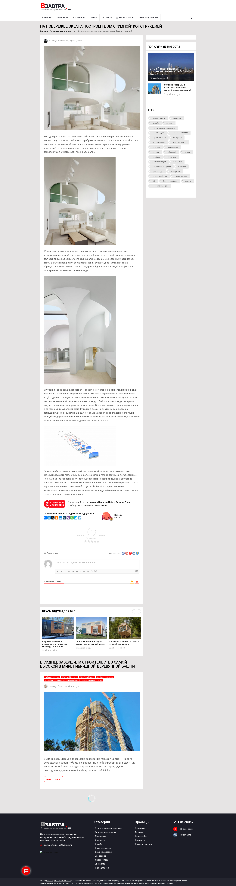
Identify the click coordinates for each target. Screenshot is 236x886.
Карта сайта (141, 836)
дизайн (156, 123)
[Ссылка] (88, 571)
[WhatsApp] (72, 518)
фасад (188, 181)
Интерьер (107, 17)
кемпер (187, 152)
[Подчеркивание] (65, 571)
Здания (93, 17)
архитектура (158, 171)
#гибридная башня (105, 677)
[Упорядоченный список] (73, 571)
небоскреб (171, 152)
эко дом (156, 152)
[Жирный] (58, 571)
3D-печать (172, 157)
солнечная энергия (180, 132)
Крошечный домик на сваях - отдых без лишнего (124, 642)
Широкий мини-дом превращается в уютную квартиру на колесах (54, 644)
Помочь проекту (118, 515)
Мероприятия (101, 859)
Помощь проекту (143, 844)
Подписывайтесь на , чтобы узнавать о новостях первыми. (99, 503)
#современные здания (92, 680)
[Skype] (75, 518)
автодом (156, 147)
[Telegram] (79, 518)
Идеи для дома (102, 867)
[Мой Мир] (49, 518)
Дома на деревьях (148, 17)
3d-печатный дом (170, 181)
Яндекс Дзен (186, 828)
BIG (154, 181)
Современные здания (60, 31)
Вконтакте (185, 834)
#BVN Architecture (69, 677)
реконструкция (159, 161)
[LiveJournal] (64, 518)
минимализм (173, 147)
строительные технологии (164, 128)
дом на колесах (159, 118)
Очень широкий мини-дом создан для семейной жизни (90, 642)
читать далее (54, 779)
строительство (159, 137)
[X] (52, 518)
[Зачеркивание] (69, 571)
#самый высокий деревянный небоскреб (62, 680)
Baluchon (182, 166)
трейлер (156, 157)
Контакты (140, 840)
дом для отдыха (179, 142)
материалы (176, 171)
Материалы (79, 17)
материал (177, 161)
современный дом (160, 186)
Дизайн (98, 844)
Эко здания (100, 855)
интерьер (177, 137)
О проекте (140, 828)
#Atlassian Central (52, 677)
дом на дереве (180, 176)
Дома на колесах (125, 17)
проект (169, 123)
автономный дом (160, 176)
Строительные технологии (108, 828)
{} (92, 571)
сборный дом (158, 132)
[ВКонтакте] (45, 518)
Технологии (62, 17)
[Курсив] (61, 571)
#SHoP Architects (87, 677)
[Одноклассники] (56, 518)
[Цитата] (80, 571)
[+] (95, 571)
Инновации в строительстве (58, 880)
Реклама (139, 832)
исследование (159, 142)
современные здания (162, 166)
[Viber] (68, 518)
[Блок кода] (84, 571)
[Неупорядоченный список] (77, 571)
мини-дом (177, 118)
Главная (46, 17)
